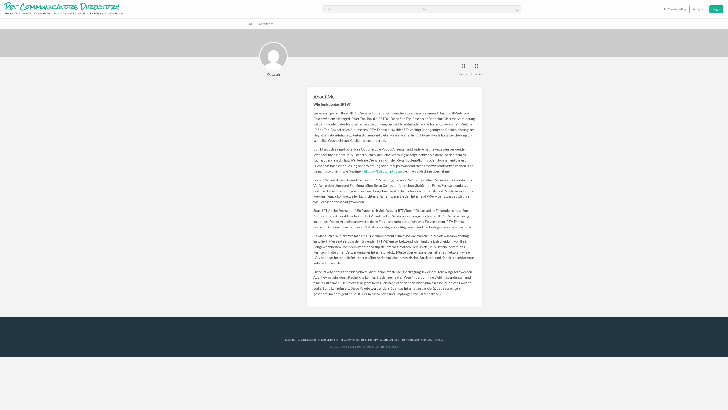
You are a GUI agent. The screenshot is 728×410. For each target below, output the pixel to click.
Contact (426, 339)
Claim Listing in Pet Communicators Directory (348, 339)
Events (438, 339)
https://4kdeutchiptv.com (383, 171)
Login (716, 9)
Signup (700, 9)
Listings (290, 339)
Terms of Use (410, 339)
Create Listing (676, 9)
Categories (266, 23)
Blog (249, 23)
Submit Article (389, 339)
